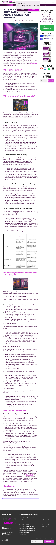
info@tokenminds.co (6, 528)
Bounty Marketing (30, 517)
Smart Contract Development (48, 524)
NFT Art (28, 532)
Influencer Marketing (31, 530)
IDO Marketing (29, 524)
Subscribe (51, 80)
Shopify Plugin (22, 526)
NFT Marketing (29, 522)
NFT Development (30, 526)
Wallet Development (31, 528)
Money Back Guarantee (24, 532)
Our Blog (21, 519)
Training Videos (22, 517)
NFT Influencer (45, 517)
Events (20, 522)
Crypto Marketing (45, 519)
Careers (20, 520)
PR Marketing (29, 520)
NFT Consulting (45, 526)
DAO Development (45, 520)
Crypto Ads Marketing (31, 519)
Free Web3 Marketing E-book (25, 528)
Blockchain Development (47, 522)
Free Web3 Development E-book (25, 530)
